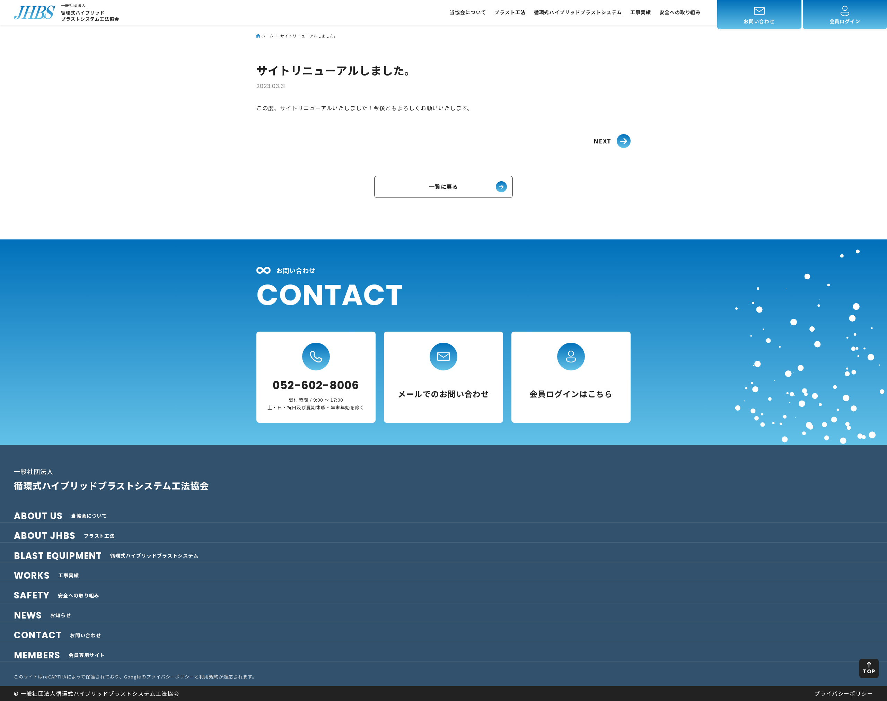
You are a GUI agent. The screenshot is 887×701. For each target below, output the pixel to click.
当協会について (468, 12)
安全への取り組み (680, 12)
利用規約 (209, 676)
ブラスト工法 (510, 12)
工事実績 (640, 12)
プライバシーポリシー (170, 676)
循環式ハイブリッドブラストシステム (578, 12)
